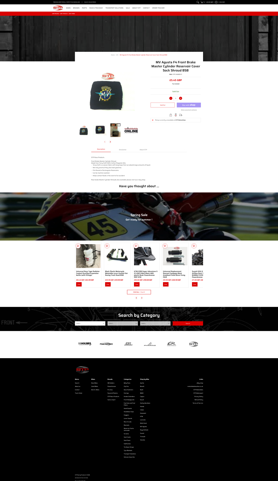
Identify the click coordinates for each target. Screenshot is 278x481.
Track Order (78, 393)
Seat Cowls (127, 437)
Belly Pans (127, 383)
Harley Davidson (145, 403)
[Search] (198, 2)
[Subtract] (170, 98)
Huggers (126, 415)
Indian (142, 410)
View (78, 284)
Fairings (126, 393)
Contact (77, 390)
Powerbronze (112, 386)
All (117, 55)
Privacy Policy (198, 396)
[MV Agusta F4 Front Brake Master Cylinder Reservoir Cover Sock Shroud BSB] (84, 130)
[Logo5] (193, 344)
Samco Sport (111, 400)
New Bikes (94, 383)
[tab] (101, 150)
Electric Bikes (95, 390)
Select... (78, 323)
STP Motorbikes (198, 390)
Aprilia (142, 383)
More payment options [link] (189, 110)
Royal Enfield (144, 430)
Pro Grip (110, 390)
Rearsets (126, 425)
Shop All (139, 292)
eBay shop (200, 383)
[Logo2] (171, 344)
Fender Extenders (129, 396)
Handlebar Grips (129, 412)
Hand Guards (128, 408)
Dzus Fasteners (128, 390)
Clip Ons (126, 386)
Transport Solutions (130, 454)
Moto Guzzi (143, 423)
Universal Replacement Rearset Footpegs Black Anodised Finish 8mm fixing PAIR (174, 274)
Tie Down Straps (129, 447)
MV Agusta (143, 427)
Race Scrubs (127, 422)
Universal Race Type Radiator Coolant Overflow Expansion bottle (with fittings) (88, 273)
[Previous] (136, 297)
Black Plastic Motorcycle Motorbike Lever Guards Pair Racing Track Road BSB (116, 273)
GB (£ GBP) (222, 2)
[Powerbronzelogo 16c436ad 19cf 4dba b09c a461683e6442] (106, 344)
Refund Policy (199, 400)
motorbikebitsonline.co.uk (195, 386)
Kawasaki (143, 413)
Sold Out (162, 105)
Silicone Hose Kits (129, 457)
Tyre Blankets (128, 450)
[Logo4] (128, 344)
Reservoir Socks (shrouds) (129, 429)
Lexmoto (143, 420)
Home (113, 55)
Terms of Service (198, 403)
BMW (141, 393)
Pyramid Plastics (113, 393)
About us (77, 386)
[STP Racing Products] (58, 8)
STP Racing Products (80, 475)
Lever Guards (128, 418)
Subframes (127, 444)
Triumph (142, 436)
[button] (207, 2)
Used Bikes (94, 386)
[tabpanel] (139, 166)
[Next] (110, 141)
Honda (142, 406)
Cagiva (142, 396)
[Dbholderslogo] (84, 344)
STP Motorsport (198, 393)
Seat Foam (127, 440)
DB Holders (111, 383)
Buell (141, 390)
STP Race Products (113, 396)
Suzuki (142, 433)
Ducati (142, 400)
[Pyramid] (150, 344)
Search (77, 383)
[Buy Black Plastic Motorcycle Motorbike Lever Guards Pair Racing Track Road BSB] (117, 256)
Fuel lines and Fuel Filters (129, 404)
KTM (141, 416)
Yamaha (142, 440)
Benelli (142, 386)
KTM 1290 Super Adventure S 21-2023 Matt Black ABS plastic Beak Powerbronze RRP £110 (145, 274)
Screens (126, 434)
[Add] (180, 98)
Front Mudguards (129, 400)
